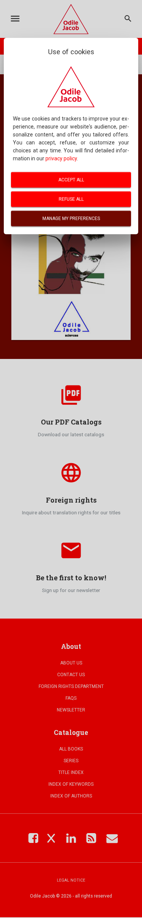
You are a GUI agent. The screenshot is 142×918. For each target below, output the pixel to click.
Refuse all (71, 199)
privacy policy (61, 158)
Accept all (71, 179)
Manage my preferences (71, 218)
